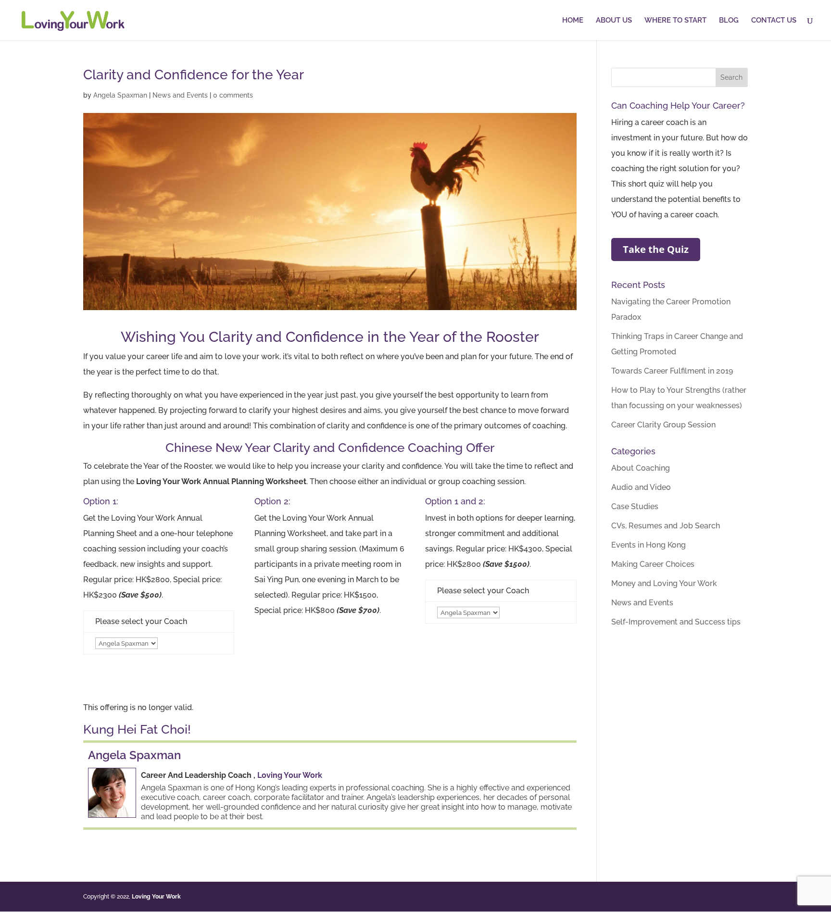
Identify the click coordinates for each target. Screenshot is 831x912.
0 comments (233, 95)
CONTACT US (773, 21)
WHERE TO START (675, 21)
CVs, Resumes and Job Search (665, 525)
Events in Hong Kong (648, 545)
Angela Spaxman (120, 95)
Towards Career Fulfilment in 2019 (672, 370)
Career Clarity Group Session (663, 424)
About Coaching (640, 468)
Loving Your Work (289, 775)
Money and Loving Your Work (664, 583)
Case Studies (634, 506)
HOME (572, 21)
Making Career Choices (652, 564)
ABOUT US (614, 21)
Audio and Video (641, 487)
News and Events (180, 95)
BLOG (729, 21)
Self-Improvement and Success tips (676, 621)
